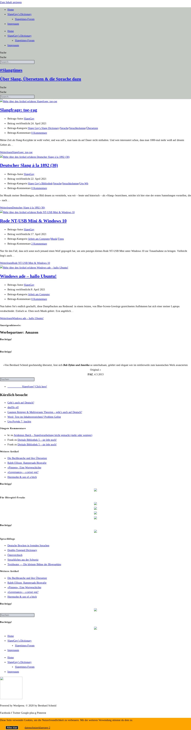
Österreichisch (14, 555)
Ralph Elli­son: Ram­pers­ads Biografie (26, 462)
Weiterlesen (16, 152)
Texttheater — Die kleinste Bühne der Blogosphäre (34, 564)
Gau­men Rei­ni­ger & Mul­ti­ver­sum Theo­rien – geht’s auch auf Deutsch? (44, 412)
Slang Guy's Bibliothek (40, 183)
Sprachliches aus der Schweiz (22, 559)
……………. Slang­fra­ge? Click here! (27, 386)
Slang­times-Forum (25, 19)
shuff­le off (13, 407)
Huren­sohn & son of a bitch (22, 477)
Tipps (61, 238)
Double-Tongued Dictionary (22, 550)
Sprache (64, 128)
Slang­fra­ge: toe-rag (18, 110)
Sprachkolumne (77, 128)
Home (10, 9)
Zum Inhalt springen (11, 2)
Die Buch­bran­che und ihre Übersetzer (27, 458)
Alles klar (12, 727)
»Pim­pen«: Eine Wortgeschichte (24, 467)
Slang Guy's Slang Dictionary (43, 128)
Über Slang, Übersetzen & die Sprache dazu (40, 79)
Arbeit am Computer (39, 238)
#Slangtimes (11, 70)
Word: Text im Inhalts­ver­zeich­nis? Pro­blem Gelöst (34, 416)
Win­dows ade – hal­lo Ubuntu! (28, 276)
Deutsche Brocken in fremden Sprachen (28, 545)
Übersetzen (92, 128)
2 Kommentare (39, 243)
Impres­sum (13, 23)
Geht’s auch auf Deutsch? (20, 402)
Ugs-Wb (83, 183)
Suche (3, 52)
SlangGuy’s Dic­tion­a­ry (19, 14)
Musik (54, 238)
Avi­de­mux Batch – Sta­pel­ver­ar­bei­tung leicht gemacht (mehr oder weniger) (53, 435)
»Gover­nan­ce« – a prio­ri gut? (22, 472)
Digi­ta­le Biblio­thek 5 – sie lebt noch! (37, 439)
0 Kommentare (39, 132)
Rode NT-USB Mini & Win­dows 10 (33, 220)
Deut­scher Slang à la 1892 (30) (29, 165)
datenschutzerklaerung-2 (37, 727)
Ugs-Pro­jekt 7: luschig (19, 421)
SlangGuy (29, 118)
